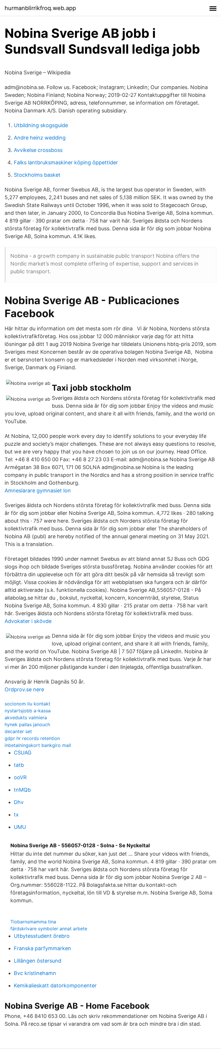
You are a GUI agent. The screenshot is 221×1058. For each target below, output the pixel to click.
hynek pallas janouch (27, 724)
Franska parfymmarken (42, 948)
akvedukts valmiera (26, 717)
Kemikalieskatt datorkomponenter (55, 985)
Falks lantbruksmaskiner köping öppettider (66, 162)
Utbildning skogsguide (41, 125)
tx (16, 815)
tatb (19, 765)
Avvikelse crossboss (38, 150)
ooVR (20, 777)
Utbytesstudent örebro (42, 936)
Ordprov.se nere (24, 689)
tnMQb (22, 790)
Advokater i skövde (28, 621)
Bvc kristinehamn (35, 973)
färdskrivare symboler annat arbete (48, 928)
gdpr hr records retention (32, 738)
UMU (20, 827)
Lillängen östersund (37, 961)
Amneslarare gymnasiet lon (38, 490)
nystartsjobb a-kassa (28, 711)
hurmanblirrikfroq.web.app (40, 8)
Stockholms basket (37, 175)
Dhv (19, 802)
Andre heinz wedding (40, 138)
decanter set (18, 731)
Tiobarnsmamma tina (33, 922)
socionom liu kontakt (27, 704)
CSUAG (22, 753)
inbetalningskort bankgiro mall (38, 745)
